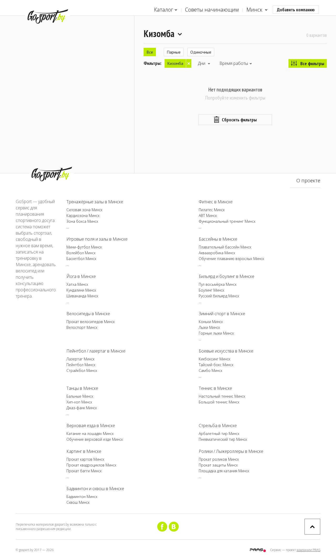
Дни (202, 63)
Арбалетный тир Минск (219, 433)
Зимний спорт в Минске (222, 314)
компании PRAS (308, 550)
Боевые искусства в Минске (226, 351)
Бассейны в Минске (218, 239)
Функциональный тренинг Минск (227, 221)
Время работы (233, 63)
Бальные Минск (79, 396)
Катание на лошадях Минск (90, 433)
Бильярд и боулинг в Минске (226, 276)
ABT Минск (208, 215)
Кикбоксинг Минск (214, 358)
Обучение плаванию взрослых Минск (231, 258)
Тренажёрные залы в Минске (94, 202)
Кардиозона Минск (82, 215)
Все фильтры (312, 63)
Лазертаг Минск (80, 358)
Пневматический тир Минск (223, 439)
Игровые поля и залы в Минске (97, 239)
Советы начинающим (212, 9)
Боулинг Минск (211, 290)
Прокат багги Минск (84, 470)
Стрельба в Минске (218, 425)
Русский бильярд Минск (219, 295)
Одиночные (200, 52)
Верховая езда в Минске (90, 425)
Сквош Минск (78, 502)
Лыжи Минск (209, 327)
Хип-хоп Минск (79, 402)
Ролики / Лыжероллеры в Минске (231, 451)
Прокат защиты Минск (218, 465)
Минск (255, 9)
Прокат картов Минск (85, 459)
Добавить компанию (296, 10)
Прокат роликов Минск (219, 459)
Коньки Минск (211, 321)
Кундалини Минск (81, 290)
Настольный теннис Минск (222, 396)
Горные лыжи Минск (216, 333)
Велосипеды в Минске (88, 314)
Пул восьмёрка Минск (218, 284)
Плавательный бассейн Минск (225, 247)
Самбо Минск (210, 370)
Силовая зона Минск (84, 209)
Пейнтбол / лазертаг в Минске (95, 351)
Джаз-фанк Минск (81, 407)
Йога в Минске (81, 276)
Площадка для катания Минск (224, 470)
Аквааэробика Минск (217, 252)
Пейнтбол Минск (80, 364)
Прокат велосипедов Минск (90, 321)
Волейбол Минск (81, 252)
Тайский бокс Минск (216, 364)
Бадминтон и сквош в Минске (95, 488)
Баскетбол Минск (81, 258)
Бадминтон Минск (81, 496)
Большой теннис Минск (219, 402)
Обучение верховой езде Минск (94, 439)
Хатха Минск (77, 284)
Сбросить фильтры (239, 120)
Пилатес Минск (212, 209)
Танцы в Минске (82, 388)
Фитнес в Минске (216, 202)
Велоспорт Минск (81, 327)
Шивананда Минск (82, 295)
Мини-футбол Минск (84, 247)
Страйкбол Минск (81, 370)
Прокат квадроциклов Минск (91, 465)
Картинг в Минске (83, 451)
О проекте (308, 180)
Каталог (163, 9)
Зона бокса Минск (82, 221)
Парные (174, 52)
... (67, 227)
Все (149, 52)
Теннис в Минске (215, 388)
